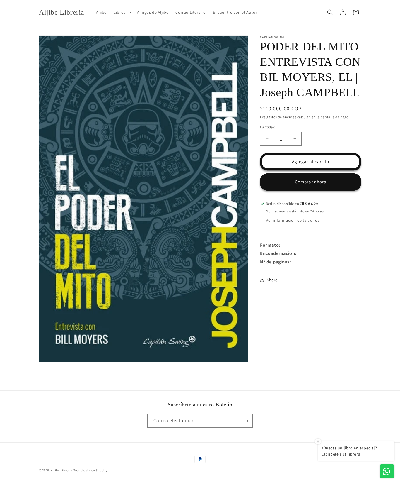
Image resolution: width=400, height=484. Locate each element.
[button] (122, 12)
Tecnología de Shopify (90, 470)
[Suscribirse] (246, 421)
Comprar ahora (311, 182)
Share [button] (272, 279)
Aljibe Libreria (62, 470)
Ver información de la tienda (293, 220)
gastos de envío (279, 117)
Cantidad (267, 127)
